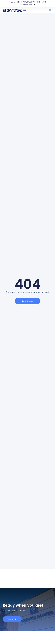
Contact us (12, 619)
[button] (50, 10)
